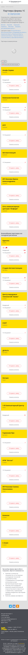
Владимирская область (19, 32)
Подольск (4, 26)
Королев (9, 25)
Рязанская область (17, 34)
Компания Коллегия (11, 98)
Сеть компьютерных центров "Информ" (11, 208)
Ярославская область (17, 37)
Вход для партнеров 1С (7, 613)
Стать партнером (5, 617)
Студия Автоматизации (12, 268)
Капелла (6, 515)
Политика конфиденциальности (9, 619)
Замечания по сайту (6, 620)
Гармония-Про (8, 433)
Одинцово (17, 25)
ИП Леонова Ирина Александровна (10, 180)
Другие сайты (4, 622)
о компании (21, 643)
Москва (3, 25)
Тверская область (18, 36)
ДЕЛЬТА (6, 350)
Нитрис (6, 378)
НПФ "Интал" (8, 460)
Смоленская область (7, 36)
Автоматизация (9, 153)
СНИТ (5, 323)
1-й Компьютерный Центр (13, 405)
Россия (13, 30)
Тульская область (6, 37)
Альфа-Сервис (8, 70)
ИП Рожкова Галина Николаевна (11, 488)
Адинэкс (6, 241)
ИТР (4, 125)
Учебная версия (5, 615)
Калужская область (6, 34)
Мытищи (10, 26)
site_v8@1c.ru (14, 629)
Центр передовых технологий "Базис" (11, 295)
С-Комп (5, 543)
